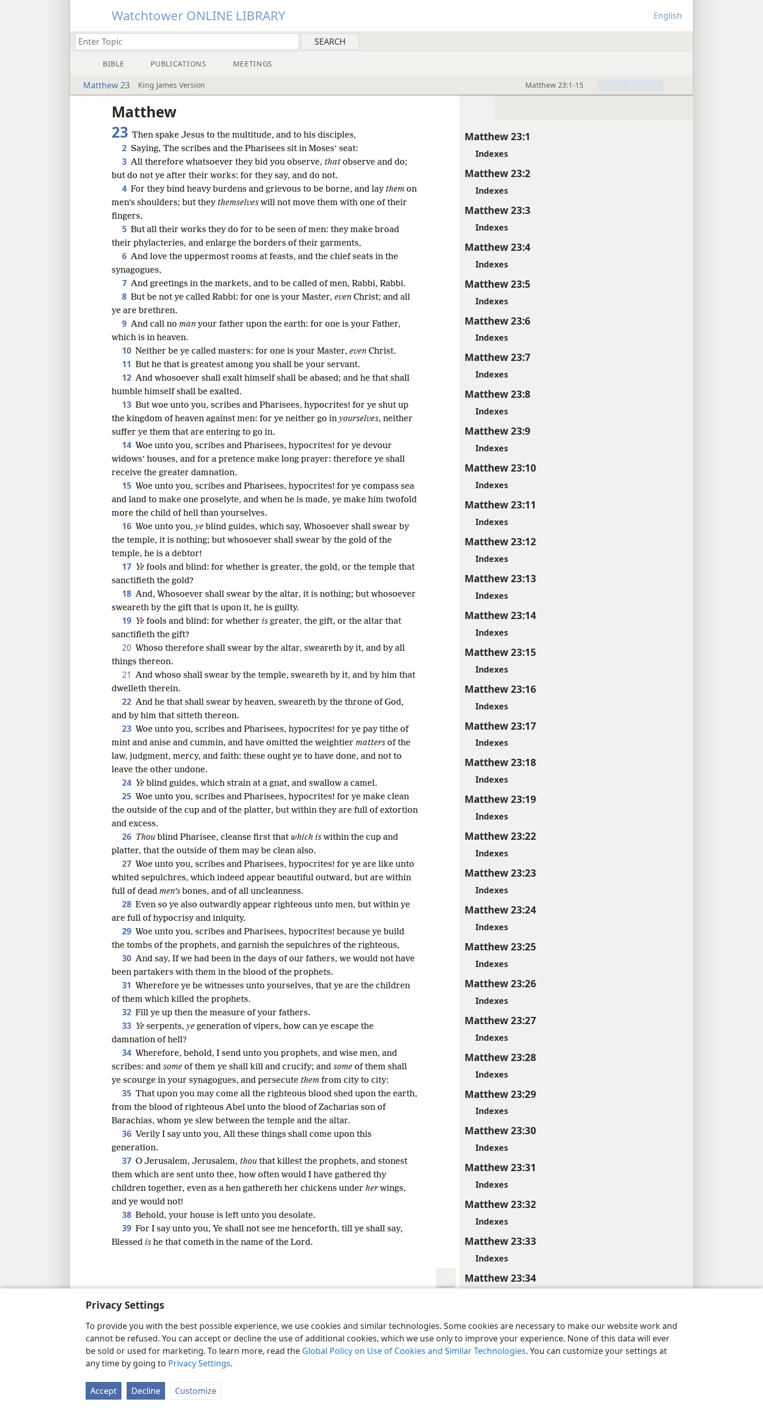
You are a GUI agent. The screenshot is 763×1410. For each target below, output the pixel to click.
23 (127, 728)
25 (127, 796)
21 (127, 674)
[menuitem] (681, 41)
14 (127, 445)
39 (127, 1228)
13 (127, 404)
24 (127, 782)
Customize (195, 1390)
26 (127, 836)
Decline (145, 1390)
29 (127, 931)
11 (127, 364)
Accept (103, 1390)
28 (127, 904)
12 (127, 377)
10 (127, 350)
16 (127, 526)
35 (127, 1093)
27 (127, 863)
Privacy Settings (199, 1363)
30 (127, 958)
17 (127, 566)
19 (127, 620)
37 (127, 1160)
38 (127, 1214)
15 (127, 485)
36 (127, 1133)
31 (127, 985)
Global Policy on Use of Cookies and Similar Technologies (414, 1351)
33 (127, 1025)
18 (127, 593)
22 (127, 701)
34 (127, 1052)
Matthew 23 (106, 85)
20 (127, 647)
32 (127, 1012)
